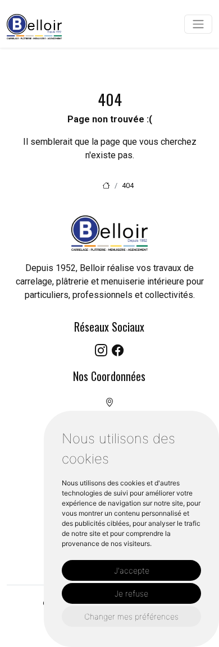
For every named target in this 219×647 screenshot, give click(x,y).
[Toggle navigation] (198, 24)
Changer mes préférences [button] (131, 616)
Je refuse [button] (131, 593)
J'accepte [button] (131, 570)
